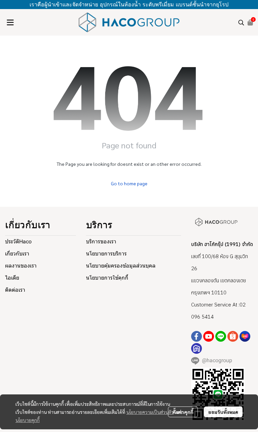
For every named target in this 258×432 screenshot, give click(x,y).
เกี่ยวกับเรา (17, 253)
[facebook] (196, 336)
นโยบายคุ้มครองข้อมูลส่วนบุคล (121, 265)
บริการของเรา (101, 241)
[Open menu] (10, 22)
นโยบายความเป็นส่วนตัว (150, 412)
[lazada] (245, 336)
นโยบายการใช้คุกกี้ (107, 278)
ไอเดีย (12, 278)
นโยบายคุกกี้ (27, 420)
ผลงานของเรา (21, 265)
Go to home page (129, 183)
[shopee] (232, 336)
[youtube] (208, 336)
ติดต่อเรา (15, 290)
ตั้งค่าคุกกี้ (183, 412)
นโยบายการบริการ (106, 253)
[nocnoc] (196, 348)
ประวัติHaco (18, 241)
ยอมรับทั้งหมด (223, 412)
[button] (241, 22)
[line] (220, 336)
